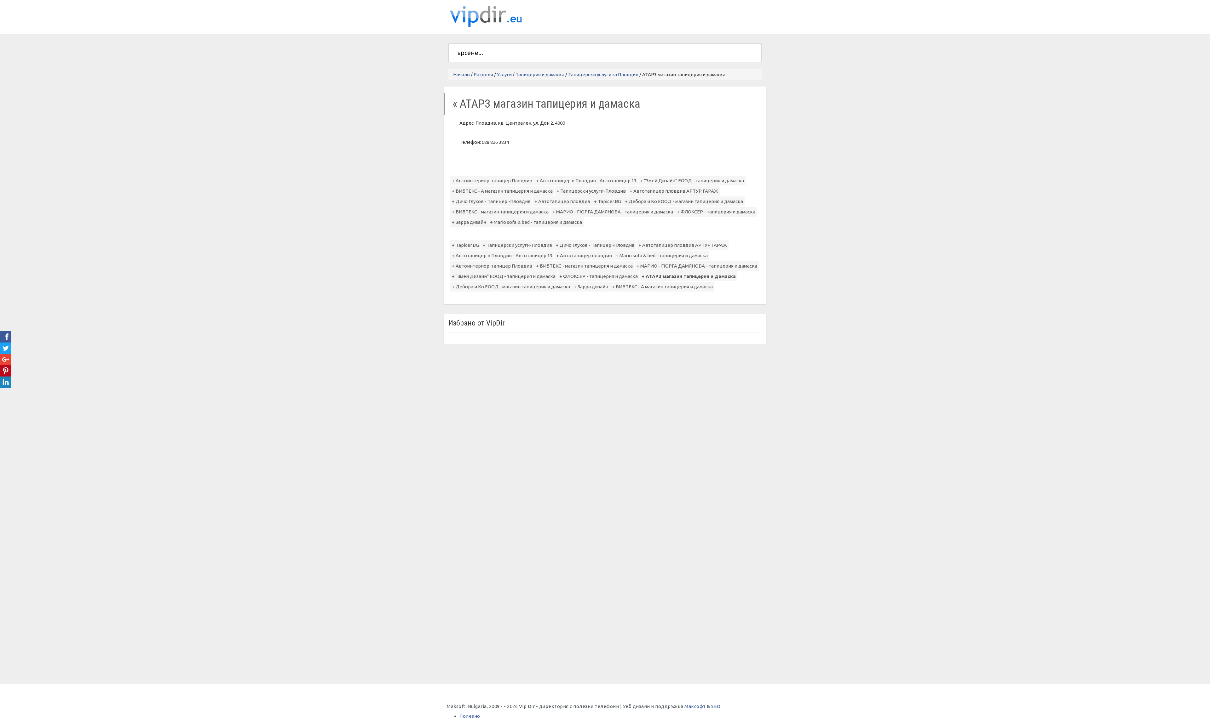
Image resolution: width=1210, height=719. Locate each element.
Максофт (695, 706)
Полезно (469, 716)
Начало (461, 74)
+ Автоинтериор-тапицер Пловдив (492, 180)
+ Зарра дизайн (469, 222)
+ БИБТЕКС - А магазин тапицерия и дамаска (502, 191)
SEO (716, 706)
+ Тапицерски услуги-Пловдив (591, 191)
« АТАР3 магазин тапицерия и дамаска (546, 103)
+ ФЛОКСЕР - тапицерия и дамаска (716, 211)
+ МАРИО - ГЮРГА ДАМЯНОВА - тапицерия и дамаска (612, 211)
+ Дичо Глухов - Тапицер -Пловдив (491, 201)
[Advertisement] (688, 16)
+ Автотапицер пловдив (562, 201)
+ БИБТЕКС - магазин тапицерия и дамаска (500, 211)
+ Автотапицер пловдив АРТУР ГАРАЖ (674, 191)
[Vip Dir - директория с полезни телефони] (485, 16)
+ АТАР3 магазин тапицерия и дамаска (689, 276)
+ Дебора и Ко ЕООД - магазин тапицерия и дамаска (684, 201)
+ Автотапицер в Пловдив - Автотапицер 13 (586, 180)
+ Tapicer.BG (607, 201)
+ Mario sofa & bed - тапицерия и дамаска (536, 222)
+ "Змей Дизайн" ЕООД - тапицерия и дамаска (692, 180)
